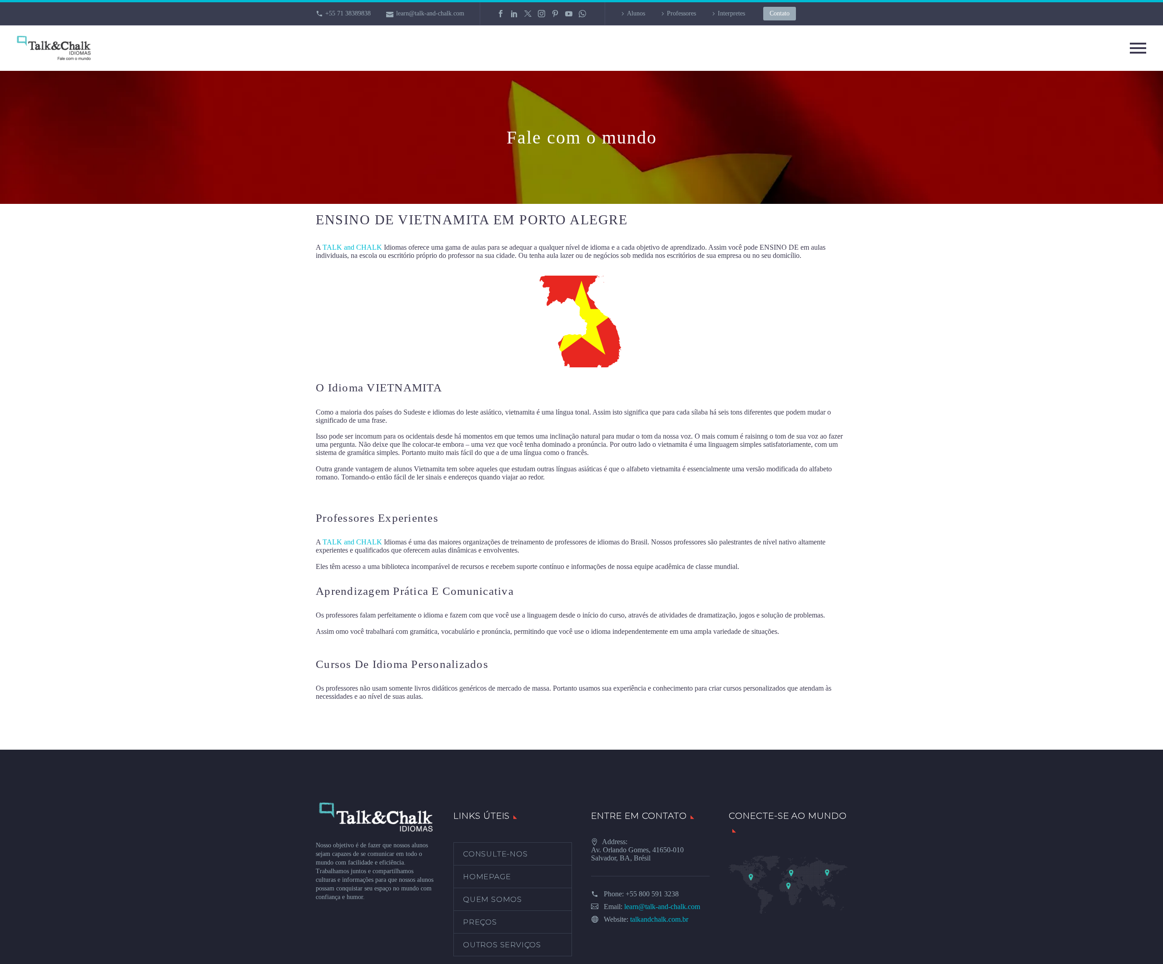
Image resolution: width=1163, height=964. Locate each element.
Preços (480, 922)
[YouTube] (569, 13)
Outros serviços (502, 944)
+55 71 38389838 (348, 13)
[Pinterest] (555, 13)
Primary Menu (1138, 48)
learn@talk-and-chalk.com (430, 13)
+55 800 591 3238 (652, 894)
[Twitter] (528, 13)
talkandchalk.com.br (659, 919)
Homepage (487, 876)
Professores (681, 13)
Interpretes (731, 13)
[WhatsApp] (582, 13)
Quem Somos (492, 899)
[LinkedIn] (514, 13)
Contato (780, 13)
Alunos (636, 13)
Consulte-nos (495, 854)
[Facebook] (500, 13)
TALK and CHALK (352, 247)
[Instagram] (541, 13)
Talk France (333, 493)
